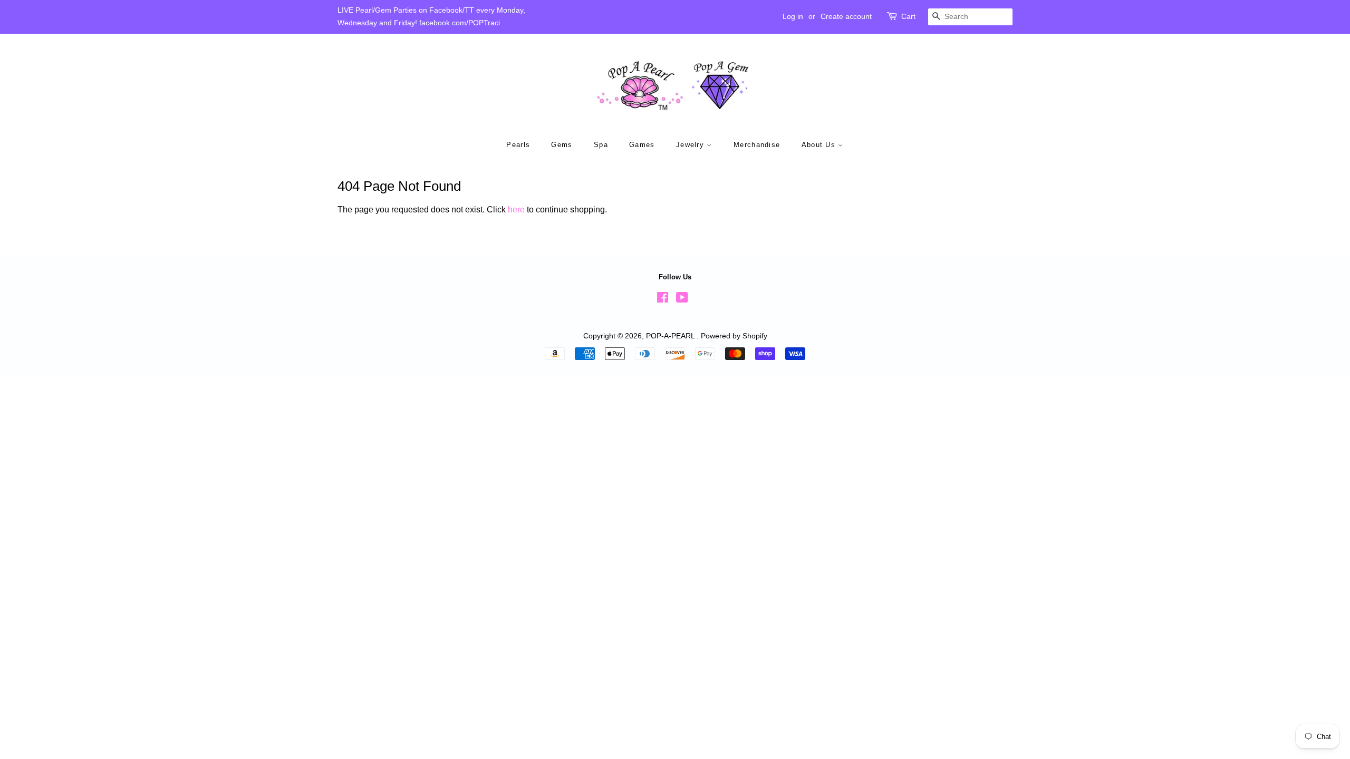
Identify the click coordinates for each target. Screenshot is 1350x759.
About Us (820, 145)
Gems (561, 145)
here (516, 209)
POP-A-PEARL (671, 336)
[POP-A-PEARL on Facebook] (663, 300)
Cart (908, 16)
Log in (793, 16)
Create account (846, 16)
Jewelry (691, 145)
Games (642, 145)
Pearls (518, 145)
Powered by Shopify (734, 336)
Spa (601, 145)
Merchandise (757, 145)
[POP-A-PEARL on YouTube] (682, 300)
